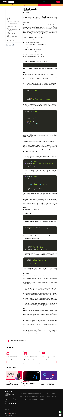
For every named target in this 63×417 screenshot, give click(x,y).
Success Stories (22, 393)
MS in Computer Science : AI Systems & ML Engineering (33, 393)
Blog (47, 393)
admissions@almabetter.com (9, 394)
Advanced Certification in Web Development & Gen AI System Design (35, 400)
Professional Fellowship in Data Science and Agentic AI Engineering (35, 396)
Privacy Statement (7, 407)
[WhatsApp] (60, 412)
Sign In (58, 1)
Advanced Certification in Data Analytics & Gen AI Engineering (34, 399)
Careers (21, 396)
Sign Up (53, 393)
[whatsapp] (7, 44)
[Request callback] (60, 415)
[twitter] (13, 44)
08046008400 (7, 395)
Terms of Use (7, 409)
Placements (48, 396)
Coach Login (54, 396)
